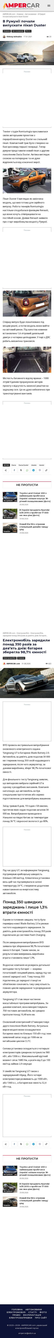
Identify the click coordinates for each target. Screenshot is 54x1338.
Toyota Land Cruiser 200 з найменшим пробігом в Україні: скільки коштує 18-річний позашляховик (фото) (35, 497)
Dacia (14, 465)
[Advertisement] (27, 100)
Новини (20, 14)
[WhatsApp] (27, 470)
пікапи (33, 465)
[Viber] (40, 470)
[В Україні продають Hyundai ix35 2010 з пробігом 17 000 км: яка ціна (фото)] (10, 514)
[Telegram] (33, 470)
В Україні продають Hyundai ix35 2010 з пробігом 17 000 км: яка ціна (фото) (34, 513)
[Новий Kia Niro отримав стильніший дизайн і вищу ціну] (10, 528)
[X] (20, 470)
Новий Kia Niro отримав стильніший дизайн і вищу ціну (34, 527)
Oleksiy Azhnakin (14, 36)
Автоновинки (30, 14)
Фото (28, 31)
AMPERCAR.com (9, 14)
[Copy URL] (46, 470)
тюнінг (41, 465)
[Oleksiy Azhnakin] (4, 36)
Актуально (8, 500)
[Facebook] (14, 470)
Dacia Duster (24, 465)
